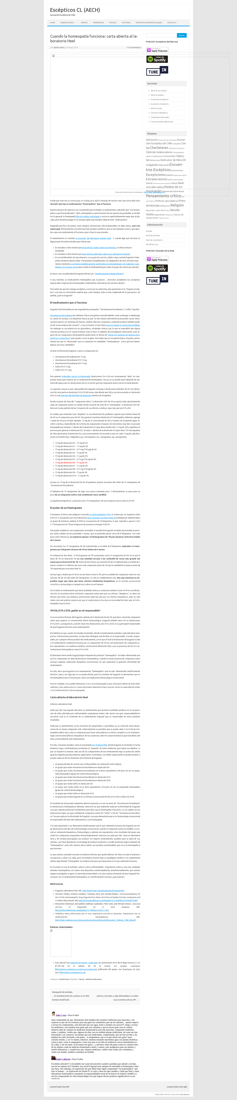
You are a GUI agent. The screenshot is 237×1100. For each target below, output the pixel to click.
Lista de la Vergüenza (159, 113)
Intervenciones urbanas (162, 183)
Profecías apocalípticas (166, 201)
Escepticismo (155, 174)
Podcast (113, 22)
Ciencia (81, 979)
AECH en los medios (159, 91)
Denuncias (155, 160)
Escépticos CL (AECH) (75, 10)
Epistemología (177, 170)
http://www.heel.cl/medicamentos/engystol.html (103, 891)
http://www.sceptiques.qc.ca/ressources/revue (76, 969)
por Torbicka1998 (99, 745)
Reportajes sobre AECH (155, 210)
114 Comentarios (133, 47)
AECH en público (157, 95)
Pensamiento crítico (163, 196)
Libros (174, 183)
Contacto (171, 22)
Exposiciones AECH (180, 175)
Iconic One (159, 1094)
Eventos (169, 175)
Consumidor (169, 156)
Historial (126, 22)
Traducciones (164, 218)
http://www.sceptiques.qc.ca (72, 972)
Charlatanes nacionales (176, 148)
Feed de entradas (153, 235)
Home (52, 22)
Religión (177, 205)
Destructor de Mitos (171, 160)
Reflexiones (165, 206)
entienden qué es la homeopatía (76, 376)
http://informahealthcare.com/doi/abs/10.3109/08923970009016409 (108, 900)
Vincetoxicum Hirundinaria (61, 315)
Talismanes (169, 215)
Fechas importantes (175, 180)
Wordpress (185, 1094)
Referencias (98, 22)
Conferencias (157, 156)
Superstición (159, 215)
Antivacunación (163, 140)
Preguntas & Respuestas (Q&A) (149, 22)
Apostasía (173, 140)
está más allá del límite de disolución (75, 395)
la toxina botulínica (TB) (100, 514)
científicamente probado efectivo (109, 274)
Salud (168, 210)
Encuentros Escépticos (160, 104)
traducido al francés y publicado (84, 963)
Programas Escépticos (160, 99)
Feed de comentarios (154, 240)
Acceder (149, 231)
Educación (164, 165)
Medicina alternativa (94, 979)
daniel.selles (59, 47)
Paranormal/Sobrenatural (173, 191)
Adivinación (152, 139)
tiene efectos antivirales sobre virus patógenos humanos (106, 254)
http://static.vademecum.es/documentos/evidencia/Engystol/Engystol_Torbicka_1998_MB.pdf (95, 920)
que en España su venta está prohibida (123, 325)
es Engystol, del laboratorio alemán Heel (93, 238)
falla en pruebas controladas (87, 216)
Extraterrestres (156, 179)
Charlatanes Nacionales (160, 117)
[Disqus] (95, 1044)
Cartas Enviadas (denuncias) (162, 122)
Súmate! (84, 22)
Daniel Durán (64, 979)
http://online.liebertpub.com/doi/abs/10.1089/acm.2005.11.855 (82, 910)
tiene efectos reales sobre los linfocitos (99, 248)
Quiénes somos (67, 22)
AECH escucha (156, 108)
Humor (149, 183)
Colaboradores (164, 152)
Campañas (177, 143)
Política (152, 201)
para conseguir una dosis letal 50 (101, 518)
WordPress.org (152, 244)
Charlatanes (159, 147)
